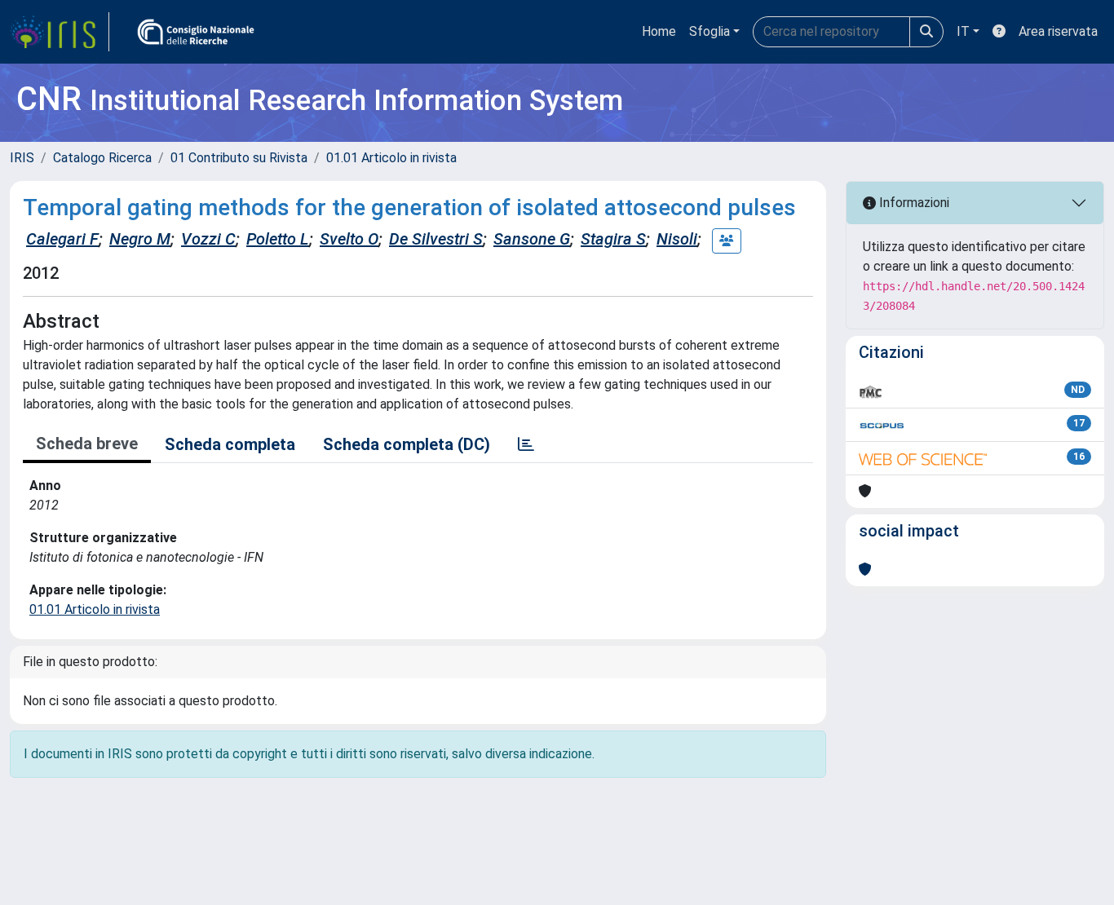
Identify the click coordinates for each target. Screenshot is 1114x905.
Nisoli (676, 239)
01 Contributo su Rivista (238, 158)
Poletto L (277, 239)
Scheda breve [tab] (87, 443)
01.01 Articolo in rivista (391, 158)
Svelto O (349, 239)
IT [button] (963, 31)
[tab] (526, 444)
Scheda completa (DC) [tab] (406, 444)
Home (659, 31)
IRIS (22, 158)
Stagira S (613, 239)
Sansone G (531, 239)
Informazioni (912, 202)
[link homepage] (59, 31)
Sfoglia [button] (709, 31)
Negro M (139, 239)
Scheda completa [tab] (230, 444)
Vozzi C (208, 239)
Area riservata (1058, 31)
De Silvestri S (436, 239)
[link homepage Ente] (195, 31)
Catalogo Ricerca (102, 158)
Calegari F (62, 239)
